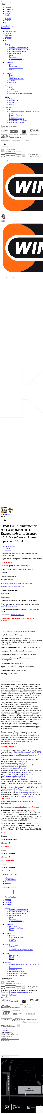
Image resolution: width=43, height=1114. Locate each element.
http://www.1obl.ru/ (17, 615)
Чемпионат (9, 9)
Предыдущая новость (8, 887)
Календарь (13, 66)
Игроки (12, 77)
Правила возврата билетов (18, 48)
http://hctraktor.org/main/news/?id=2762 (14, 768)
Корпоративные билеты (17, 51)
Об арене (8, 37)
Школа (11, 104)
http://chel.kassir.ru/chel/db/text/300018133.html (16, 583)
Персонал (12, 82)
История (8, 17)
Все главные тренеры (16, 119)
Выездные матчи (15, 53)
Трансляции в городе (16, 59)
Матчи (11, 70)
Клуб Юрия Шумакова (17, 122)
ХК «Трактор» (10, 546)
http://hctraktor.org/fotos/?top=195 (27, 792)
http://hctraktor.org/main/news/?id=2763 (22, 772)
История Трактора (15, 115)
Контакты (8, 35)
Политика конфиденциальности (20, 992)
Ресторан (12, 57)
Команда (8, 11)
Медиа (7, 13)
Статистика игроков (16, 79)
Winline (7, 20)
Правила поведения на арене (19, 49)
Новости (8, 8)
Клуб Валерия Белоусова (18, 120)
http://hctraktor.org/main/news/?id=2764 (14, 776)
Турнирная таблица (16, 68)
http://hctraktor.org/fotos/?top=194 (13, 789)
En (6, 22)
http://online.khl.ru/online (9, 606)
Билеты (7, 44)
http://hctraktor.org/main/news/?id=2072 (27, 752)
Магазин (8, 19)
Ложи (11, 55)
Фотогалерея (13, 91)
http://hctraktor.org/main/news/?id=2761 (14, 763)
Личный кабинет (11, 31)
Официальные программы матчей (21, 93)
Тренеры (12, 80)
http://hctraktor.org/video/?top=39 (22, 796)
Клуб (7, 15)
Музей (11, 102)
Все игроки (13, 117)
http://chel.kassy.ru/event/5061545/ (12, 586)
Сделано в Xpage (7, 994)
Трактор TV (13, 89)
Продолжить (5, 1030)
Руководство (13, 100)
